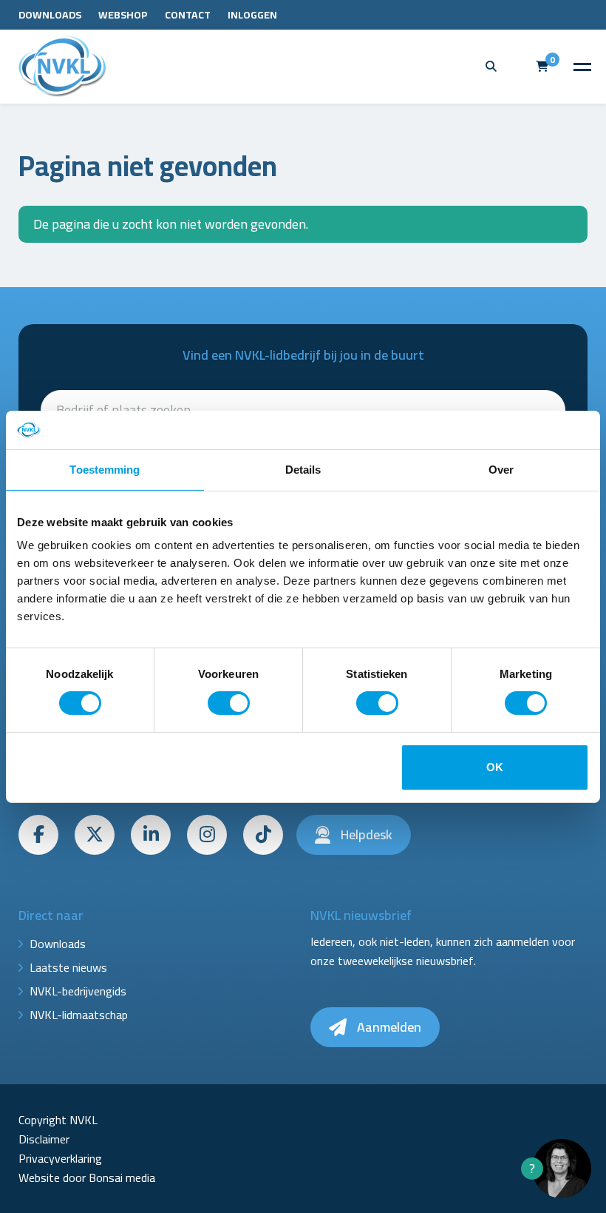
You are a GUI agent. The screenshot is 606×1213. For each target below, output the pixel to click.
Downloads (49, 14)
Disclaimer (43, 1139)
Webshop (123, 14)
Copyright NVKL (58, 1120)
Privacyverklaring (60, 1158)
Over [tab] (501, 469)
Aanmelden (387, 1027)
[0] (542, 66)
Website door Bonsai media (86, 1177)
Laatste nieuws (68, 967)
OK (494, 767)
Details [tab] (303, 469)
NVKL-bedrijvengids (78, 991)
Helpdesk (365, 834)
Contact (188, 14)
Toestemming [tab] (104, 469)
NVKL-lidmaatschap (79, 1015)
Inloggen (252, 14)
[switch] (229, 703)
